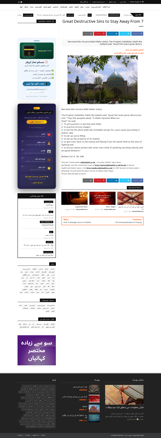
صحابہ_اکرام (31, 284)
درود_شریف (51, 403)
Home (43, 435)
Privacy (27, 435)
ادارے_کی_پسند (96, 7)
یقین (21, 292)
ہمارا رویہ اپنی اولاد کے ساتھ (25, 15)
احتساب (52, 269)
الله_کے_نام (44, 272)
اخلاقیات (34, 269)
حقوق (43, 278)
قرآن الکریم (82, 15)
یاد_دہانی (34, 424)
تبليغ (20, 392)
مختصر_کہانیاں (50, 421)
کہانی (51, 212)
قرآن (44, 286)
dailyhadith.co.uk (87, 162)
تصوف (43, 275)
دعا (33, 324)
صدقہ (26, 7)
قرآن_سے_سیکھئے (50, 327)
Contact (20, 435)
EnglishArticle (49, 427)
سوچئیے (24, 281)
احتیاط (46, 269)
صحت (87, 7)
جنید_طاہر (24, 398)
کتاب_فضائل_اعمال (24, 327)
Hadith (141, 26)
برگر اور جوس (93, 15)
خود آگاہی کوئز (84, 1)
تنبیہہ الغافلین (26, 275)
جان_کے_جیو (32, 305)
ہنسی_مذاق (41, 424)
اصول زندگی (47, 7)
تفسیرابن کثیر (35, 275)
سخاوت (44, 281)
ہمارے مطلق (112, 1)
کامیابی (47, 292)
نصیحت (46, 289)
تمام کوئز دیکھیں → (37, 182)
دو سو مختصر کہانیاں (98, 1)
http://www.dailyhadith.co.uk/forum (110, 165)
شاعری (42, 284)
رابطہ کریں (123, 1)
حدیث (48, 278)
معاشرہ (26, 286)
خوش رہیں (28, 400)
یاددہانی (26, 292)
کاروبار (76, 7)
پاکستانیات (63, 7)
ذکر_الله (25, 324)
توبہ (53, 278)
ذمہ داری (32, 278)
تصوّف (37, 395)
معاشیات (52, 289)
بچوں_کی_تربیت (39, 15)
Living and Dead (112, 15)
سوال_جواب (22, 406)
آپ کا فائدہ (106, 7)
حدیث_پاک (39, 324)
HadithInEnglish (126, 15)
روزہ (53, 281)
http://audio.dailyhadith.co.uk (99, 168)
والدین (30, 289)
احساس (55, 7)
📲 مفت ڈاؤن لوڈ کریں (36, 84)
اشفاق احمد (51, 389)
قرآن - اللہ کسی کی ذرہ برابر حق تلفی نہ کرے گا (62, 15)
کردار (42, 292)
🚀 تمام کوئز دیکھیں (37, 121)
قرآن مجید (38, 7)
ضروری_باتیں (46, 412)
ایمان (26, 272)
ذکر (27, 278)
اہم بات (31, 272)
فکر (48, 286)
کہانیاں (32, 292)
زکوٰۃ (49, 281)
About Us (35, 435)
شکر (37, 284)
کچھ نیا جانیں (135, 6)
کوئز (21, 7)
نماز (41, 289)
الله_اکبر (52, 324)
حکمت (38, 278)
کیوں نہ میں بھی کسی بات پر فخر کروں (128, 53)
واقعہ (36, 289)
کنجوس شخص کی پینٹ (134, 49)
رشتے (22, 278)
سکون (52, 284)
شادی (71, 7)
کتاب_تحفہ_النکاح (35, 327)
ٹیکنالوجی (24, 289)
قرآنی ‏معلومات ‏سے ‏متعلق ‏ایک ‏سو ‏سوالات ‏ (124, 407)
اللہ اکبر (37, 272)
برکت (21, 272)
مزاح (82, 7)
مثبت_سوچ (38, 286)
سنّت (31, 7)
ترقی (48, 275)
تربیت (53, 275)
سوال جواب (31, 281)
